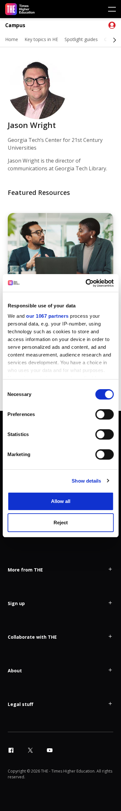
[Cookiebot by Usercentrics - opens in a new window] (86, 283)
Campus (15, 25)
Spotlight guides (81, 39)
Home (11, 39)
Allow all (60, 501)
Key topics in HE (41, 39)
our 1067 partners (47, 316)
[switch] (104, 414)
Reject (61, 522)
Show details (86, 481)
